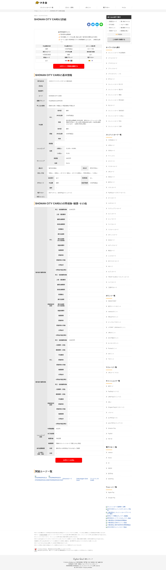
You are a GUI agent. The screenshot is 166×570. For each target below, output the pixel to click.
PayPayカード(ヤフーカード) (116, 192)
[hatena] (97, 24)
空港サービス (113, 31)
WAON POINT (112, 301)
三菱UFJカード (112, 287)
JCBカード (111, 145)
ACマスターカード (113, 261)
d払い (110, 402)
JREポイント (112, 332)
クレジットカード (43, 11)
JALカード (111, 171)
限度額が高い (124, 31)
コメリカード (112, 282)
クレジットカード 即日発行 (116, 100)
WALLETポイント (113, 317)
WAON (110, 468)
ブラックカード (112, 68)
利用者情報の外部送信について (74, 565)
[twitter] (93, 24)
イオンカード (112, 187)
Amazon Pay (112, 428)
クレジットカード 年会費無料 (116, 52)
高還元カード (113, 21)
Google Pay (111, 497)
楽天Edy (110, 473)
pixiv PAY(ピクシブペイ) (115, 423)
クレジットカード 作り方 (115, 84)
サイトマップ (87, 565)
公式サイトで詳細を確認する (69, 66)
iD (108, 463)
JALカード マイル (113, 372)
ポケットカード (112, 235)
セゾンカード (112, 214)
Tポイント (111, 359)
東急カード (111, 250)
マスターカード (112, 166)
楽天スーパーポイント (114, 306)
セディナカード (112, 245)
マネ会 (36, 11)
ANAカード (111, 177)
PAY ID (110, 439)
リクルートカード (113, 229)
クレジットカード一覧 (46, 7)
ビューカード (112, 219)
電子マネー (106, 7)
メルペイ (110, 412)
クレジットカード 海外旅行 (116, 110)
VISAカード (111, 150)
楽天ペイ (110, 386)
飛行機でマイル (125, 27)
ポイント (88, 7)
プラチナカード (112, 63)
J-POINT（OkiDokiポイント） (117, 327)
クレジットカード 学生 (114, 121)
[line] (101, 24)
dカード (110, 266)
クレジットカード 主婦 (114, 126)
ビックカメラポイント (114, 322)
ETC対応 (111, 24)
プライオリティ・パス (114, 74)
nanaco (110, 452)
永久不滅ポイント (113, 338)
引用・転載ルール (79, 564)
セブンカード (112, 271)
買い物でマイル (125, 21)
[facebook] (89, 24)
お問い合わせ (96, 565)
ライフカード (112, 224)
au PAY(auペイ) (112, 418)
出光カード (111, 240)
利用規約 (71, 564)
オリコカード (112, 198)
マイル (124, 7)
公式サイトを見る (68, 460)
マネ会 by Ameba (43, 534)
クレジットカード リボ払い (116, 116)
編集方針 (100, 562)
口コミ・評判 (69, 7)
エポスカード (112, 203)
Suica (110, 458)
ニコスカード (112, 256)
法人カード (111, 105)
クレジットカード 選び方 (115, 89)
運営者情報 (80, 562)
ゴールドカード (112, 58)
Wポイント (112, 27)
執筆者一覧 (94, 562)
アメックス (111, 156)
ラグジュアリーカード (114, 208)
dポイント (111, 353)
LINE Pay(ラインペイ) (114, 397)
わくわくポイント (113, 343)
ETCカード (111, 79)
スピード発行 (124, 24)
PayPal (110, 433)
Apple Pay (111, 492)
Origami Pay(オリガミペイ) (116, 407)
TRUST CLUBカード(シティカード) (118, 277)
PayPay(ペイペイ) (113, 391)
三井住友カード (112, 140)
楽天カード (111, 182)
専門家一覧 (87, 562)
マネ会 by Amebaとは (69, 562)
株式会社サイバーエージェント (67, 550)
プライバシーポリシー (91, 564)
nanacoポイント (113, 311)
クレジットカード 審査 (114, 95)
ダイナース (111, 161)
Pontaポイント (112, 348)
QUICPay (111, 479)
